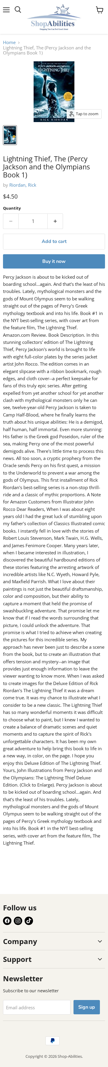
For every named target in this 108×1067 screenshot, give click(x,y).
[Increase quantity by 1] (55, 221)
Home (9, 42)
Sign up (86, 1007)
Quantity (12, 208)
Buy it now (54, 261)
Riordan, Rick (22, 185)
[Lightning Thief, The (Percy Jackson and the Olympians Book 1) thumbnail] (9, 135)
